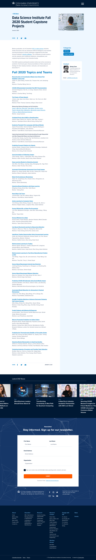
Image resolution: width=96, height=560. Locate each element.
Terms (24, 557)
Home (13, 515)
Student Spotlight (68, 54)
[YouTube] (50, 496)
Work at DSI (15, 520)
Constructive (81, 557)
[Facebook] (17, 38)
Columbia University (16, 557)
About (14, 513)
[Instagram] (53, 492)
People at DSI (15, 522)
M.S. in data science (38, 48)
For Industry (65, 522)
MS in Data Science (29, 515)
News (76, 513)
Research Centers (52, 513)
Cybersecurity (53, 534)
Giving (63, 525)
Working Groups (52, 541)
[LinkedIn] (53, 496)
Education (27, 513)
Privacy (28, 557)
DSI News (66, 51)
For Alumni (64, 517)
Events (76, 516)
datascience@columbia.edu (52, 480)
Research (39, 513)
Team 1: (27, 108)
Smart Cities (52, 517)
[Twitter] (21, 38)
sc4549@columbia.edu (72, 78)
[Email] (25, 38)
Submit (48, 476)
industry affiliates (27, 54)
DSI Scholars (40, 518)
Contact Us (14, 524)
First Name (27, 441)
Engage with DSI (65, 513)
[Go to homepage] (25, 4)
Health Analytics (53, 522)
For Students (65, 524)
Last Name (52, 441)
